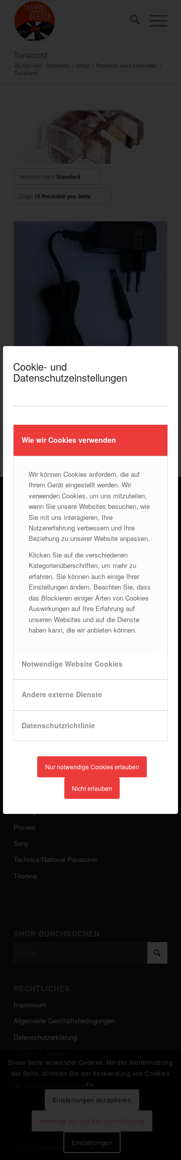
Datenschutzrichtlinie (58, 725)
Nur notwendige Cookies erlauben (92, 766)
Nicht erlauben (92, 788)
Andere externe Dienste (62, 694)
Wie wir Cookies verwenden (69, 440)
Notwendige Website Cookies (72, 664)
